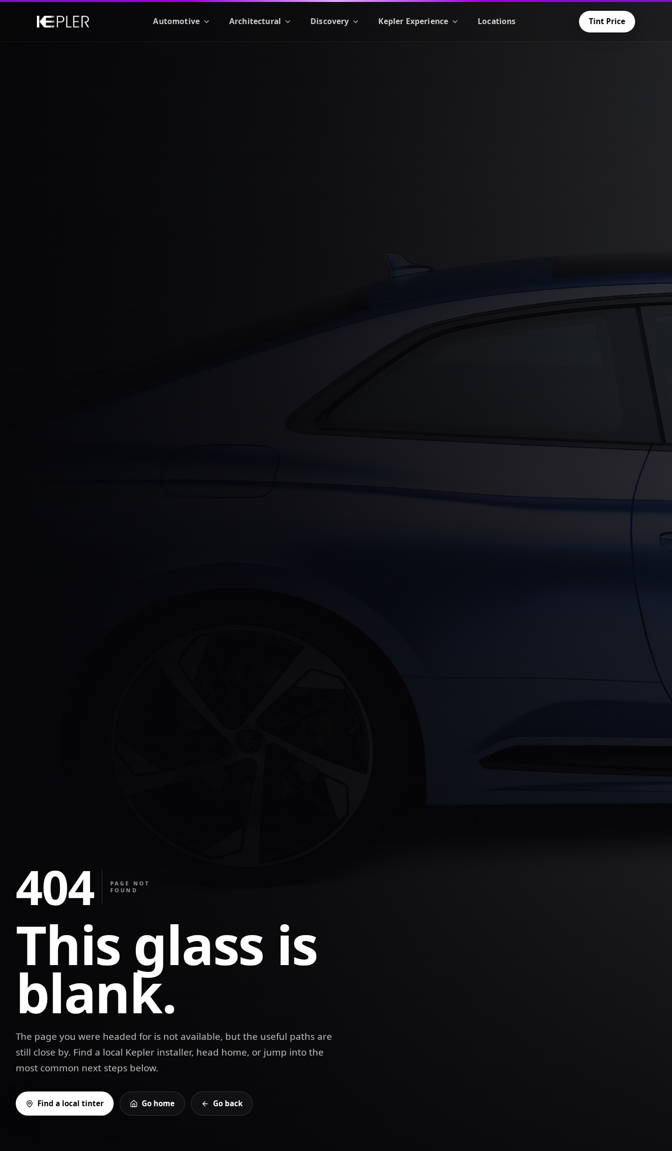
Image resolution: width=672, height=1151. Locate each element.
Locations (497, 21)
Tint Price (607, 21)
